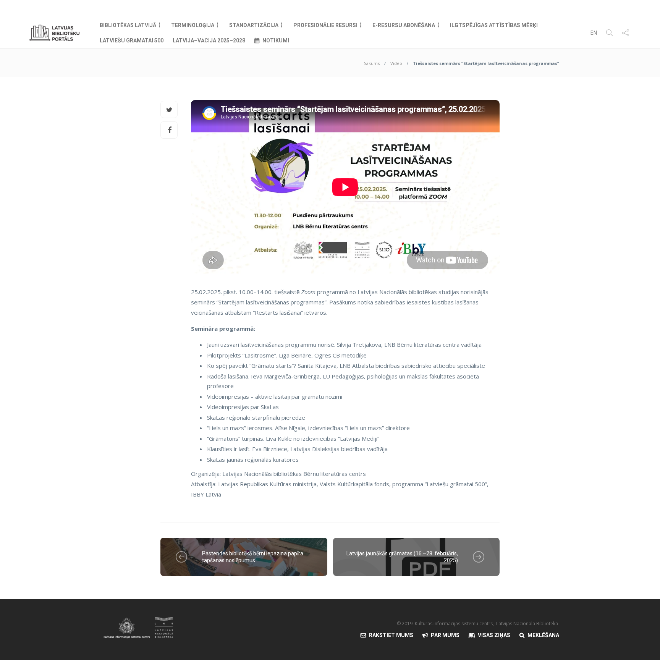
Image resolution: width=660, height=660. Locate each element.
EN (593, 33)
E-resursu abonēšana (403, 25)
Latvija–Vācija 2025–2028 (209, 40)
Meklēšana (543, 635)
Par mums (445, 635)
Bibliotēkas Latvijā (128, 25)
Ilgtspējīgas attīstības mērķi (494, 25)
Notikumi (275, 40)
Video (396, 63)
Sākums (372, 63)
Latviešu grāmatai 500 (131, 40)
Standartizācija (253, 25)
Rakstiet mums (391, 635)
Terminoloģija (192, 25)
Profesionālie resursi (325, 25)
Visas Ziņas (494, 635)
